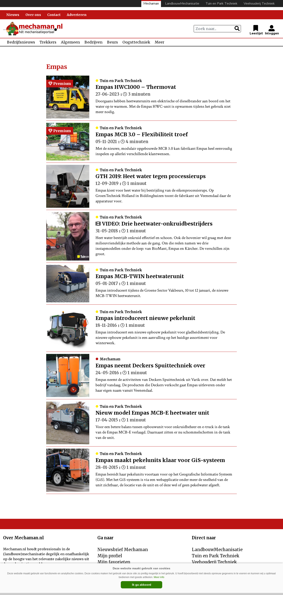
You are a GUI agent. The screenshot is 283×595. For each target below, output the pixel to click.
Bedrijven (94, 42)
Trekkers (48, 42)
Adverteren (77, 15)
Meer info (159, 577)
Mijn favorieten (113, 562)
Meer (159, 42)
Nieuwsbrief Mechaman (122, 549)
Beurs (112, 42)
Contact (53, 15)
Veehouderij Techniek (259, 3)
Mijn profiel (109, 555)
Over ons (33, 15)
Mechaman (151, 3)
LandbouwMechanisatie (182, 3)
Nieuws (12, 15)
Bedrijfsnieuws (21, 42)
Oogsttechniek (136, 42)
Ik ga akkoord (141, 584)
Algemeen (70, 42)
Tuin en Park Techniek (221, 3)
